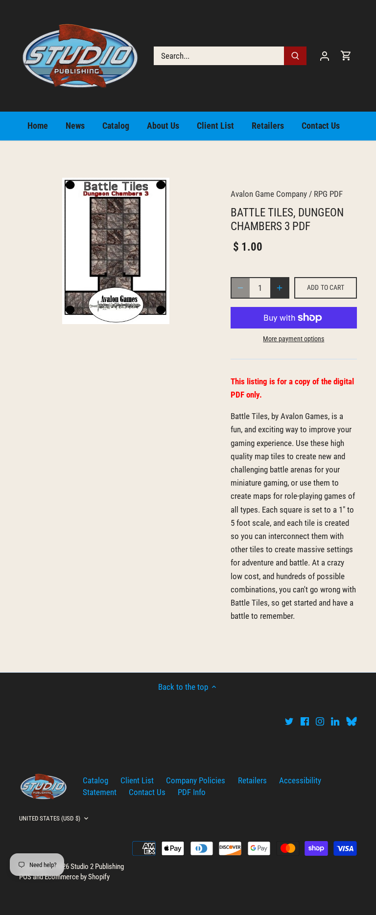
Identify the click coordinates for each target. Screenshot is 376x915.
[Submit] (295, 56)
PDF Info (192, 792)
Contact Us (147, 792)
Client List (137, 780)
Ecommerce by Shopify (77, 876)
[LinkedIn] (335, 721)
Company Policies (195, 780)
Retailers (252, 780)
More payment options (293, 339)
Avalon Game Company (269, 194)
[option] (115, 251)
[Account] (324, 55)
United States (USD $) (49, 818)
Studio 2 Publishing (97, 866)
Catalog (95, 780)
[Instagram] (320, 721)
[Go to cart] (346, 55)
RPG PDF (328, 194)
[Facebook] (305, 721)
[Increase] (279, 288)
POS (25, 876)
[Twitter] (289, 721)
